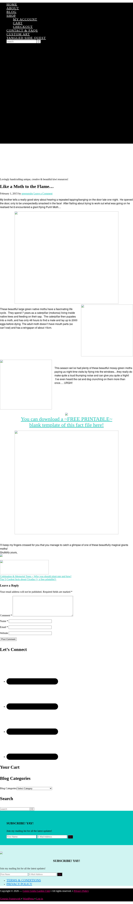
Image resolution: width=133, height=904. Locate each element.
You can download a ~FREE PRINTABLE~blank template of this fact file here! (66, 422)
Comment (6, 615)
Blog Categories (8, 788)
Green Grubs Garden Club (66, 160)
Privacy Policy (19, 884)
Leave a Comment (43, 193)
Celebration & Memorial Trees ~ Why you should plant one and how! (35, 576)
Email (4, 627)
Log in (39, 898)
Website (4, 633)
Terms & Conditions (23, 880)
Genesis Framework (10, 898)
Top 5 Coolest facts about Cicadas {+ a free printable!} (28, 579)
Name (4, 621)
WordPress (28, 898)
